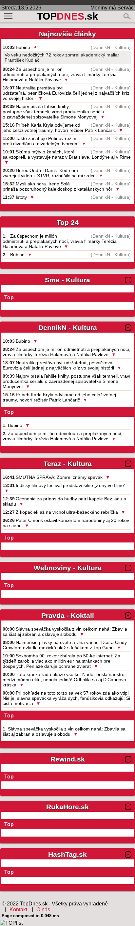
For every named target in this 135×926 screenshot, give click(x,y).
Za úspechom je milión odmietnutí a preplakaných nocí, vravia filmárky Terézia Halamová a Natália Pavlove (60, 74)
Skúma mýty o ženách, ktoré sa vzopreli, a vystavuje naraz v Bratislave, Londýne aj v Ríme (67, 154)
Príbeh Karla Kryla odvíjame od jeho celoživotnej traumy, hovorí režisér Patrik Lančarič (59, 127)
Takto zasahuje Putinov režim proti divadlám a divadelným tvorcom (41, 141)
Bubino (23, 47)
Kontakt (18, 909)
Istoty (21, 197)
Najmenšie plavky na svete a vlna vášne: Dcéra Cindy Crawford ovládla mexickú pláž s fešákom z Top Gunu (65, 645)
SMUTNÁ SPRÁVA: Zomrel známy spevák (59, 477)
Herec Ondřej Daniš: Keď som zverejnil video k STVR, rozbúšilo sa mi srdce (49, 173)
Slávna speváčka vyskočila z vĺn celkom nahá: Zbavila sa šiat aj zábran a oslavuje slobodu (65, 631)
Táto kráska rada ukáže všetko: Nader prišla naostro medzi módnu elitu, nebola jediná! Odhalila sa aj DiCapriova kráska (64, 679)
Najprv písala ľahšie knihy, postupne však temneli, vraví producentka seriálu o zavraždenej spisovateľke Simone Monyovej (53, 111)
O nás (43, 909)
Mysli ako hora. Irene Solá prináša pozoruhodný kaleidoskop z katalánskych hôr (57, 186)
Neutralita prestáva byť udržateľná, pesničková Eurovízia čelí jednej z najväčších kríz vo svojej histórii (66, 93)
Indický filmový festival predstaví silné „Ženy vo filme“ (70, 485)
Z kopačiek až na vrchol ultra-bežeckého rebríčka (67, 512)
